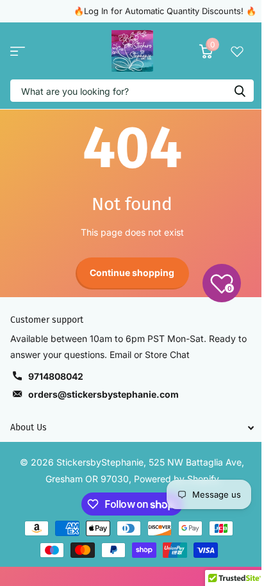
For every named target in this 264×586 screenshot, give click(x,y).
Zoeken (240, 90)
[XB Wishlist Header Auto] (237, 51)
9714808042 (55, 376)
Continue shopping (132, 272)
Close (132, 427)
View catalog (17, 50)
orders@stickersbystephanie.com (103, 394)
